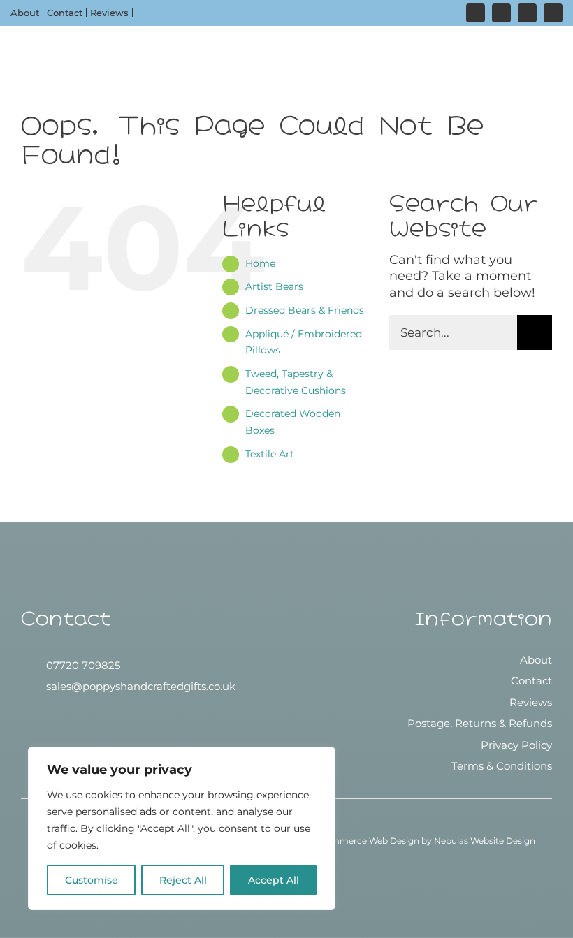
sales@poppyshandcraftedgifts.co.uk (140, 686)
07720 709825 (83, 665)
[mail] (553, 12)
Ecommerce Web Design (366, 840)
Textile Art (269, 454)
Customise (91, 880)
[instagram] (475, 12)
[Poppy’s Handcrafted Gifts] (286, 662)
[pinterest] (527, 12)
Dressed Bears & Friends (304, 310)
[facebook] (501, 12)
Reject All (183, 880)
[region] (181, 828)
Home (260, 263)
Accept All (273, 880)
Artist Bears (274, 286)
